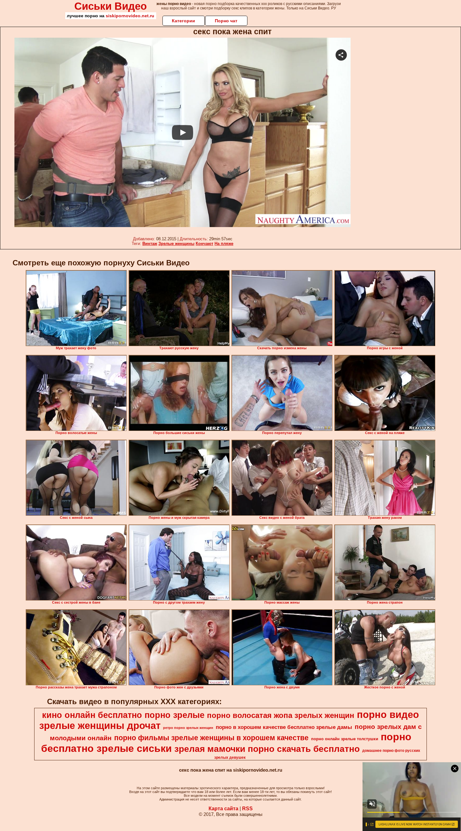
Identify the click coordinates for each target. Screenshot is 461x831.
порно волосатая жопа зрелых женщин (280, 715)
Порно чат (226, 20)
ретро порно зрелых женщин (188, 728)
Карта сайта (223, 808)
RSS (247, 808)
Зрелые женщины (176, 243)
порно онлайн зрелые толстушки (344, 738)
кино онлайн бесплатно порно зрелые (123, 715)
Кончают (204, 243)
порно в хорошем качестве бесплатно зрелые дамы (284, 727)
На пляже (224, 243)
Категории (183, 20)
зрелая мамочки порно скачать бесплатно (267, 749)
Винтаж (149, 243)
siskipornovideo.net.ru (130, 15)
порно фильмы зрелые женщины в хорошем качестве (211, 738)
